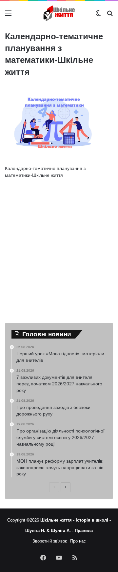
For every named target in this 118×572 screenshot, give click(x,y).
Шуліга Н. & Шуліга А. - (50, 530)
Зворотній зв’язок (49, 541)
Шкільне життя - (58, 520)
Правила (84, 530)
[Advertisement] (59, 246)
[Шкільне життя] (59, 13)
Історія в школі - (93, 520)
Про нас (78, 541)
